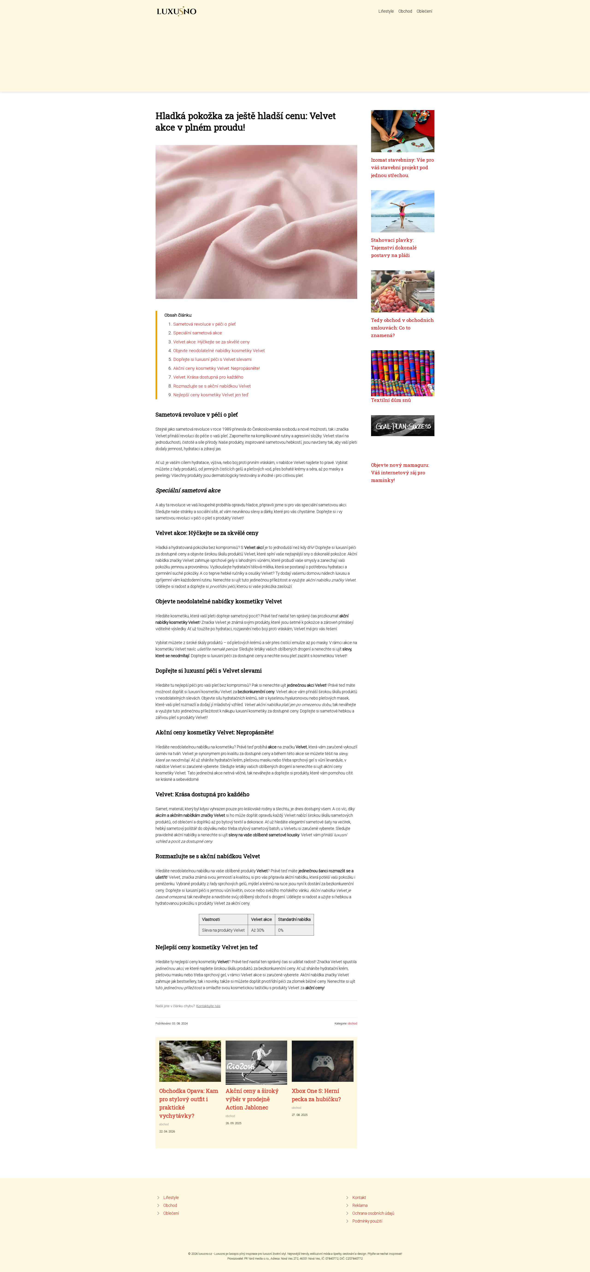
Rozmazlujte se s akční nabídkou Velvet (212, 386)
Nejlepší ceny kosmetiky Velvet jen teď (210, 394)
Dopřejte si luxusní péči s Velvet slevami (212, 359)
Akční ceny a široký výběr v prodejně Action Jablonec (252, 1099)
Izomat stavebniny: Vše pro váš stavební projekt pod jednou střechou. (402, 167)
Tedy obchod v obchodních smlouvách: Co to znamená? (402, 328)
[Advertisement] (295, 51)
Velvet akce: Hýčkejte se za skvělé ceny (211, 341)
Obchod (405, 11)
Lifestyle (386, 11)
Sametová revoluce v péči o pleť (204, 324)
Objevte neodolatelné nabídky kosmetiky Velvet (219, 350)
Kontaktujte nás (208, 1006)
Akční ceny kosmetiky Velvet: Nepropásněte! (216, 368)
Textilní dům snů (391, 400)
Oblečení (424, 11)
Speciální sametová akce (197, 333)
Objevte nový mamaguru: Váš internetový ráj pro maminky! (400, 473)
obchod (352, 1023)
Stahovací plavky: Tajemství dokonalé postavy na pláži (394, 248)
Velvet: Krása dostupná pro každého (208, 377)
